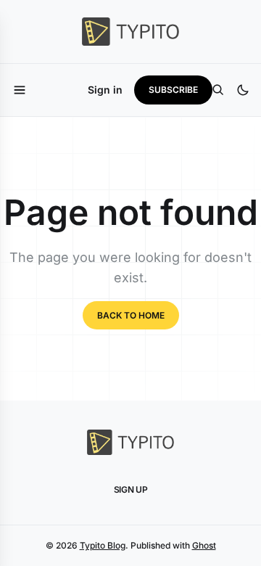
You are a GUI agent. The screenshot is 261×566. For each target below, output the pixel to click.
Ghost (204, 545)
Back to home (131, 315)
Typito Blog (102, 545)
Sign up (131, 489)
